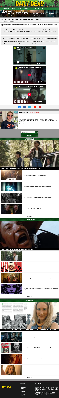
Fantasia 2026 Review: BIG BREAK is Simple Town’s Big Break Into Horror (35, 208)
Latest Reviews (29, 139)
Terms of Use (49, 394)
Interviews (26, 9)
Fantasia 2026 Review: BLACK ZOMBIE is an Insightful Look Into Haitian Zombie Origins (38, 197)
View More (29, 216)
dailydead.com (47, 392)
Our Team (23, 392)
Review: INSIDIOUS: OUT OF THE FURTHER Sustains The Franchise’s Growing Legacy (37, 186)
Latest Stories (6, 9)
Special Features (29, 220)
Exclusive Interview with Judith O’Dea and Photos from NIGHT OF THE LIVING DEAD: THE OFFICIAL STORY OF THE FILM (28, 329)
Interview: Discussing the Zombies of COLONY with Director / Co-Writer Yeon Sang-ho (38, 278)
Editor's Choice (29, 300)
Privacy (44, 394)
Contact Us (23, 394)
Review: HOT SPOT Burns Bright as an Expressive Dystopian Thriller (35, 175)
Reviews (19, 9)
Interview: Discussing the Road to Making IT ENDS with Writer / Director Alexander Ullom (38, 255)
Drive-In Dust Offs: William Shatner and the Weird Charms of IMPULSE (17, 249)
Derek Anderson (11, 21)
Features (13, 9)
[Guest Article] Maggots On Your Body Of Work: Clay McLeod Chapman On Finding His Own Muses (39, 347)
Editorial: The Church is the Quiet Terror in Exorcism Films (33, 358)
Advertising (23, 395)
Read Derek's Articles (23, 123)
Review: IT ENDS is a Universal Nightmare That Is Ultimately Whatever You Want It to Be (21, 168)
